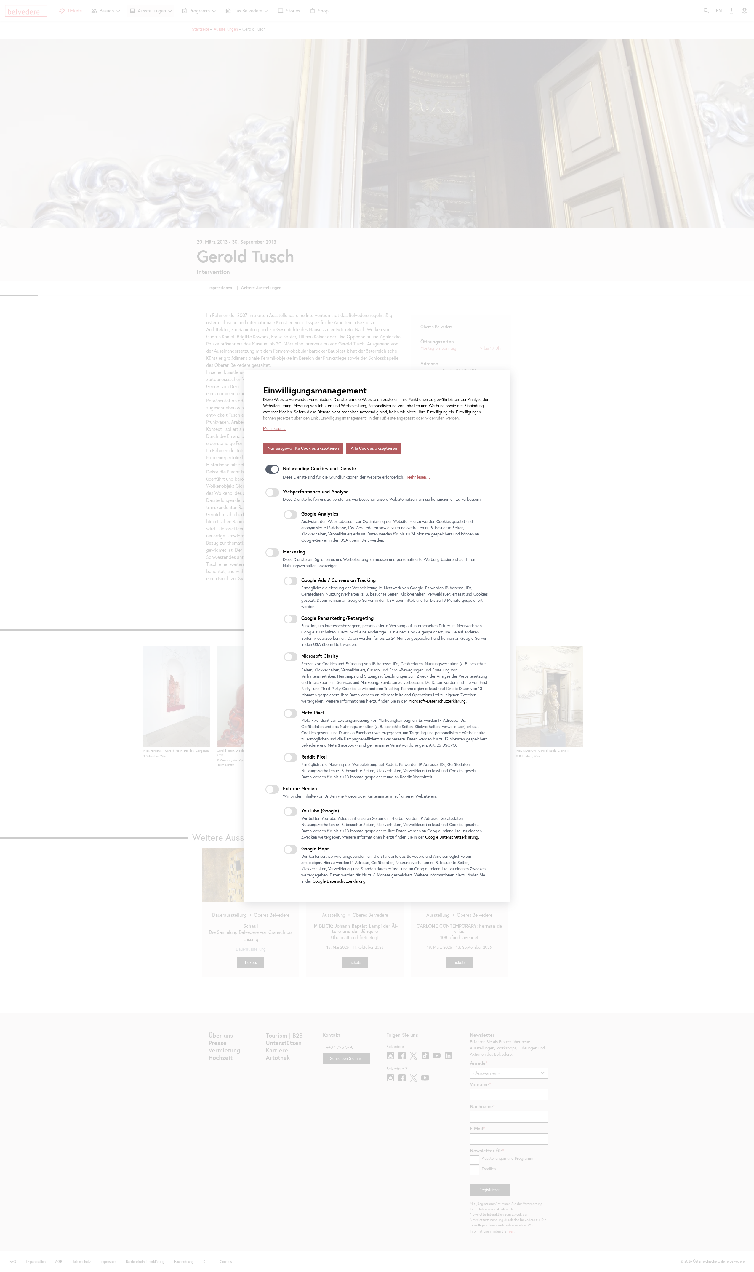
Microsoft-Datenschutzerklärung (437, 701)
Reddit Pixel (314, 756)
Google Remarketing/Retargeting (337, 618)
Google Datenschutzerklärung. (452, 837)
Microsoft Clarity (319, 656)
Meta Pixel (312, 712)
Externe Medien (300, 788)
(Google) (320, 810)
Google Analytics (319, 514)
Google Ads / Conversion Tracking (338, 580)
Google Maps (315, 848)
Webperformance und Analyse (316, 491)
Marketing (294, 551)
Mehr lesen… (274, 428)
